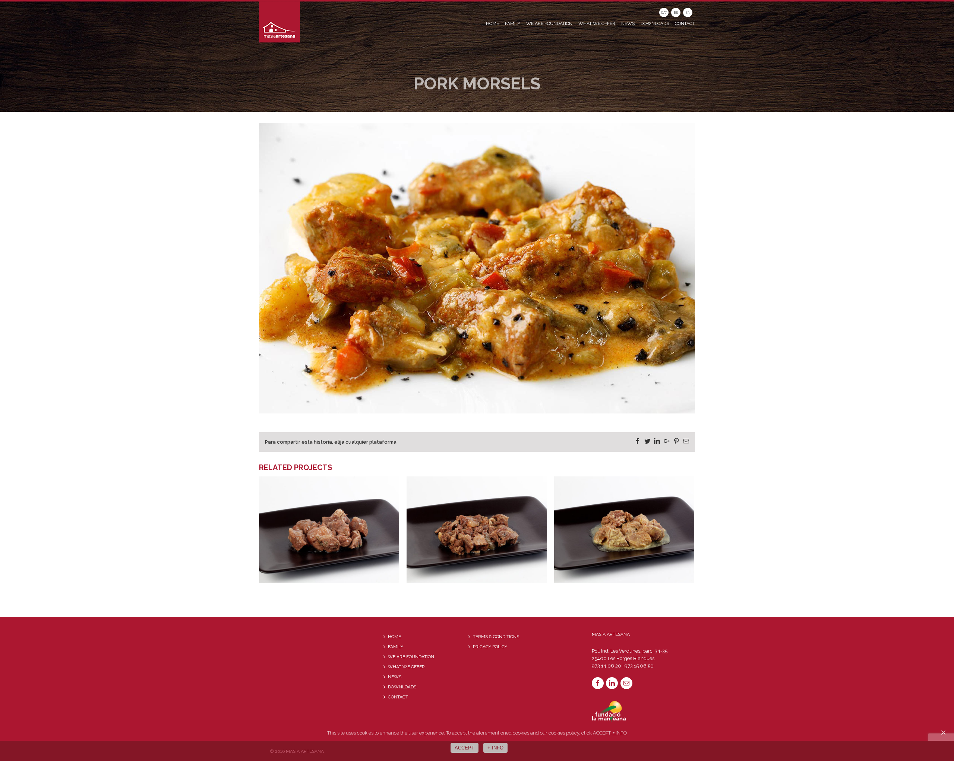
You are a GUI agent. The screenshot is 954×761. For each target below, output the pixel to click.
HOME (394, 636)
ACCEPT (464, 748)
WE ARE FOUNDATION (411, 656)
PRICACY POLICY (490, 646)
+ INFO (620, 733)
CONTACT (398, 697)
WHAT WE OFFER (406, 666)
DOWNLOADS (402, 686)
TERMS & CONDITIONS (496, 636)
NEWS (394, 676)
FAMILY (395, 646)
